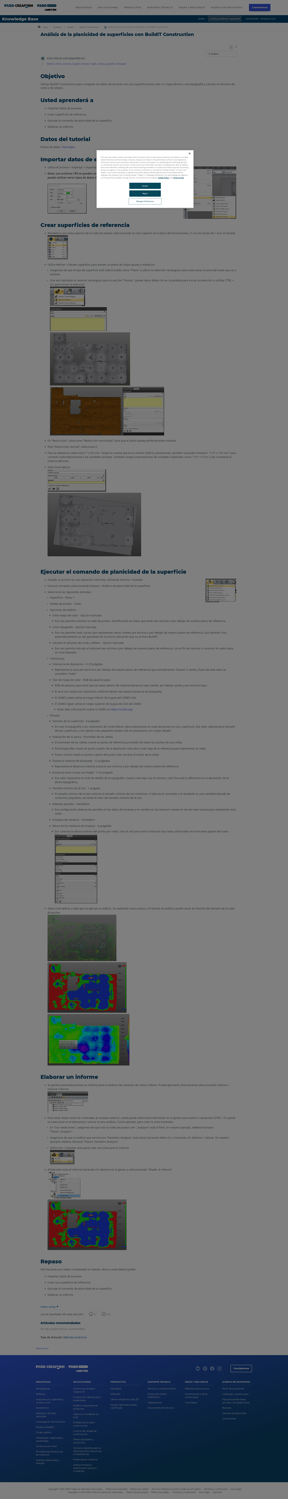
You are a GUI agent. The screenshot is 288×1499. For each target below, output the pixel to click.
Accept (145, 186)
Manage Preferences (145, 201)
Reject (145, 193)
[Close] (189, 153)
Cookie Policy (163, 178)
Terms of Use (178, 178)
